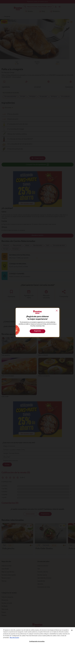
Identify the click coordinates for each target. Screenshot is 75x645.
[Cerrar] (72, 630)
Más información (14, 637)
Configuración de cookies (37, 641)
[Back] (57, 310)
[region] (37, 636)
